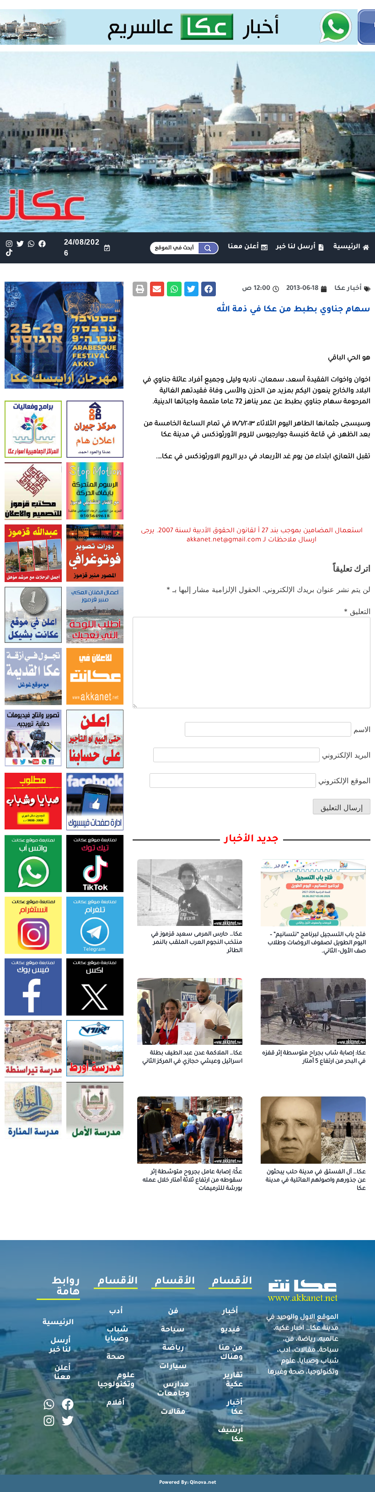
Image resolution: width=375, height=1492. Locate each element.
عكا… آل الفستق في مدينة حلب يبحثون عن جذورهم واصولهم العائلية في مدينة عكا (316, 1180)
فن (173, 1312)
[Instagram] (9, 243)
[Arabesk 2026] (64, 385)
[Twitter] (20, 243)
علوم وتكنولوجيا (115, 1380)
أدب (116, 1312)
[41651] (187, 42)
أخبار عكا (235, 1408)
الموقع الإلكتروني (344, 780)
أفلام (116, 1403)
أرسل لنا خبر (60, 1345)
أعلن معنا (62, 1373)
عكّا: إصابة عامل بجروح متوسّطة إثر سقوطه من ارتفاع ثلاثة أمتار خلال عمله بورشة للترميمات (192, 1180)
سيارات (173, 1367)
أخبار (230, 1312)
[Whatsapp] (31, 243)
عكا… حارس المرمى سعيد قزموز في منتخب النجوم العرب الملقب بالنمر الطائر (196, 942)
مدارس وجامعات (173, 1389)
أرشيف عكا (230, 1435)
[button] (208, 289)
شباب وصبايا (117, 1334)
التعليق (357, 611)
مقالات (173, 1412)
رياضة (173, 1348)
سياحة (173, 1330)
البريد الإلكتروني (346, 754)
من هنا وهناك (231, 1353)
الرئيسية (58, 1323)
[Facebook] (42, 243)
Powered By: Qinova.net (187, 1483)
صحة (116, 1357)
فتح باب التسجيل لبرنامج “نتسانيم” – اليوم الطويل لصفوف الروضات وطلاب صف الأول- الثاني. (317, 943)
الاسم (362, 729)
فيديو (230, 1330)
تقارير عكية (233, 1380)
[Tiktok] (9, 252)
